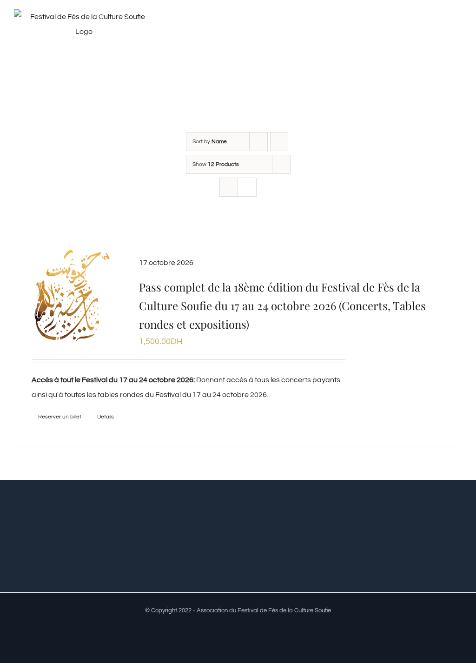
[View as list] (247, 187)
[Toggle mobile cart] (441, 29)
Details (105, 417)
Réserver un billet (59, 417)
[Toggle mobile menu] (458, 29)
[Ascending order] (279, 141)
